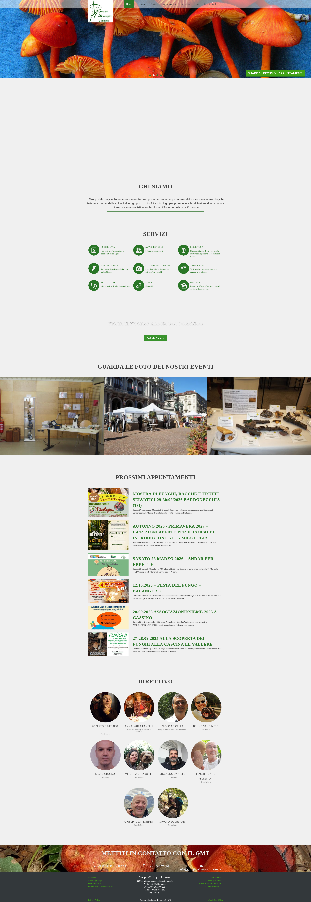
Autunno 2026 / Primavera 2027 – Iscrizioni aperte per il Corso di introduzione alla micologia (173, 532)
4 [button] (161, 75)
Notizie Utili (216, 877)
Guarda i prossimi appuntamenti (275, 73)
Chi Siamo (92, 877)
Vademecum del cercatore (210, 883)
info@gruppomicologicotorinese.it (158, 881)
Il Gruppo (141, 4)
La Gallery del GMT (212, 886)
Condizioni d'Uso (215, 900)
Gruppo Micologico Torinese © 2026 (155, 900)
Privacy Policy (94, 900)
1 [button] (150, 75)
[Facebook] (103, 707)
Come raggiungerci (96, 880)
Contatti (154, 4)
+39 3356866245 (157, 890)
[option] (155, 39)
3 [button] (157, 75)
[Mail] (107, 707)
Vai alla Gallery (155, 338)
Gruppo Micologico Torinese (154, 877)
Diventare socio (94, 883)
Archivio (185, 4)
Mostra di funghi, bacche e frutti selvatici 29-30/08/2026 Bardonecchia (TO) (176, 500)
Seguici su (209, 4)
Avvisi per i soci (214, 880)
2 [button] (153, 75)
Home (129, 4)
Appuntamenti (170, 4)
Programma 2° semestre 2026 (100, 886)
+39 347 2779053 (157, 887)
